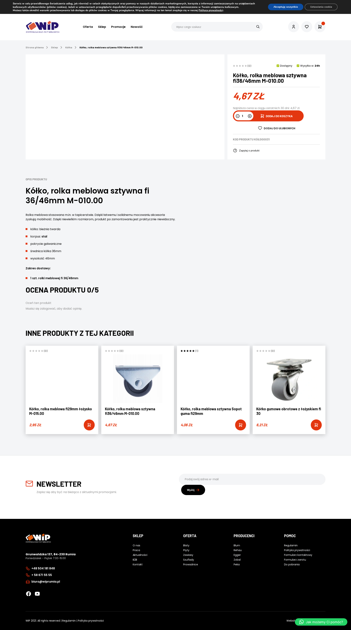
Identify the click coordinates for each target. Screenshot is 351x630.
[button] (321, 622)
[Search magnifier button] (258, 26)
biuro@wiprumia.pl (45, 581)
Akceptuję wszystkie (285, 7)
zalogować (48, 308)
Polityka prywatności (91, 620)
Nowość (137, 27)
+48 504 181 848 (43, 568)
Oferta (88, 27)
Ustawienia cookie (321, 7)
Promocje (118, 27)
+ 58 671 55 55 (41, 575)
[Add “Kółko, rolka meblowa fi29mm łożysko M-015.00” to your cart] (89, 424)
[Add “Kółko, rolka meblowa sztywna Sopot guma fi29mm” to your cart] (240, 424)
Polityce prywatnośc (210, 10)
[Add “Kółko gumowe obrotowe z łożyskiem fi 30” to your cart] (316, 424)
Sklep (102, 27)
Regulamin (69, 620)
